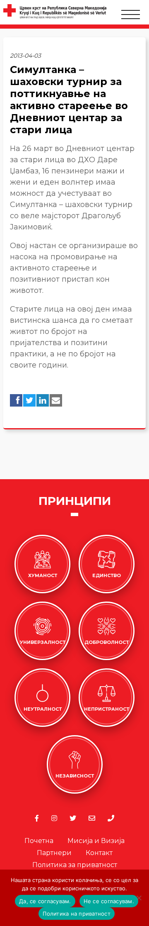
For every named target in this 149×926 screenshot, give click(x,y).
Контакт (99, 853)
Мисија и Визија (96, 841)
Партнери (54, 853)
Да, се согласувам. (45, 901)
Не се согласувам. (109, 901)
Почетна (38, 841)
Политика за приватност (74, 865)
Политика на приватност (77, 913)
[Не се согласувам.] (139, 898)
